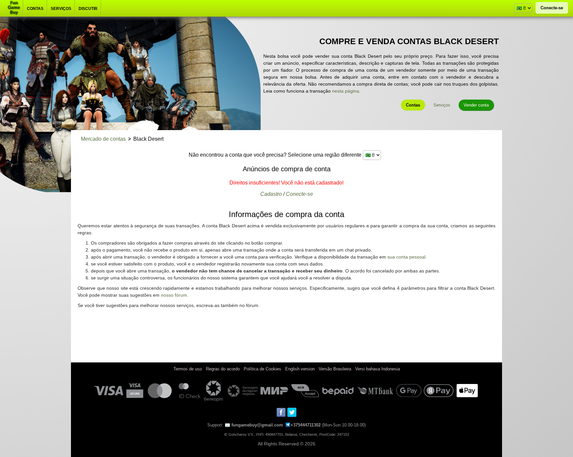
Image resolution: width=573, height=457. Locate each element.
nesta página (345, 91)
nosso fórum (174, 295)
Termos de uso (187, 368)
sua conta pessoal (406, 257)
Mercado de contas (103, 139)
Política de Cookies (262, 368)
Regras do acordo (223, 368)
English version (300, 368)
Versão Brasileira (335, 368)
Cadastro (271, 194)
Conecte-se (552, 7)
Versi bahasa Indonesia (377, 368)
